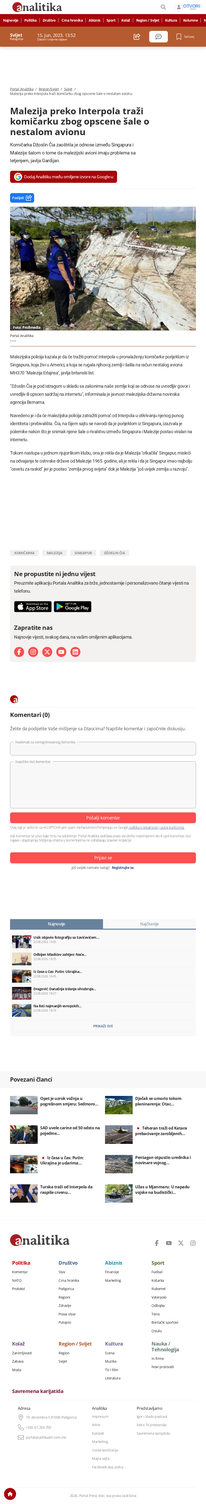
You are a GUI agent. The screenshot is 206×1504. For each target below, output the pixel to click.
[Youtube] (61, 652)
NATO (16, 1280)
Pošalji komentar (103, 818)
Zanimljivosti (22, 1353)
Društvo (49, 20)
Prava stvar (67, 1314)
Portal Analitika (21, 89)
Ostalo (156, 1331)
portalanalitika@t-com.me (46, 1437)
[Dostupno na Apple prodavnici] (33, 606)
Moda (16, 1370)
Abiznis (94, 20)
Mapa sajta (100, 1458)
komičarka (24, 552)
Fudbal (156, 1272)
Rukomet (158, 1289)
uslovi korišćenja (172, 827)
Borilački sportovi (164, 1322)
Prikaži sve (103, 1026)
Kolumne (190, 20)
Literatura (112, 1378)
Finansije (112, 1272)
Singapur (83, 552)
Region (64, 1353)
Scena (110, 1353)
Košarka (157, 1280)
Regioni (64, 1297)
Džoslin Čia (114, 552)
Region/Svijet (49, 89)
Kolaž (125, 20)
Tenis (155, 1314)
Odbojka (158, 1305)
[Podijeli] (137, 37)
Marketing (113, 1280)
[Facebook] (19, 652)
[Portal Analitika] (40, 1240)
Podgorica (66, 1289)
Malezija (55, 552)
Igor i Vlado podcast (152, 1416)
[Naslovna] (10, 1494)
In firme (157, 1358)
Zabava (17, 1361)
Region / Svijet (147, 20)
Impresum (100, 1416)
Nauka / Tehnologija (165, 1346)
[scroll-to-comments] (158, 36)
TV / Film (111, 1370)
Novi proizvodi (162, 1367)
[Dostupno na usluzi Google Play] (72, 606)
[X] (47, 652)
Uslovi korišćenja (105, 1450)
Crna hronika (72, 20)
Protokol (18, 1289)
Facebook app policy (108, 1467)
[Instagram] (33, 652)
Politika (30, 20)
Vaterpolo (159, 1297)
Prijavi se (103, 858)
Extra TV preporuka (152, 1425)
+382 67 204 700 (38, 1427)
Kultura (171, 20)
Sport (111, 20)
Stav (62, 1272)
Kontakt (98, 1433)
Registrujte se (123, 867)
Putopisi (65, 1322)
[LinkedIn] (75, 652)
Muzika (110, 1361)
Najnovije (10, 20)
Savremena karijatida (37, 1391)
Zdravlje (65, 1305)
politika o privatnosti (143, 827)
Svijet (68, 89)
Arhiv (96, 1425)
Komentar (20, 1272)
